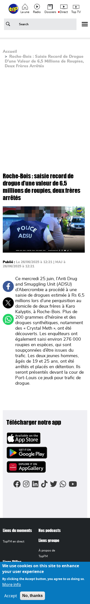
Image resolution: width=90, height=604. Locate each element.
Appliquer (9, 25)
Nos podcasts (49, 530)
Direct (64, 12)
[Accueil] (14, 11)
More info (11, 584)
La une (24, 12)
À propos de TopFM (46, 553)
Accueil (10, 52)
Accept (10, 595)
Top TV (76, 12)
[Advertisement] (45, 120)
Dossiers (50, 12)
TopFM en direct (13, 541)
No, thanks (32, 595)
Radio (37, 12)
